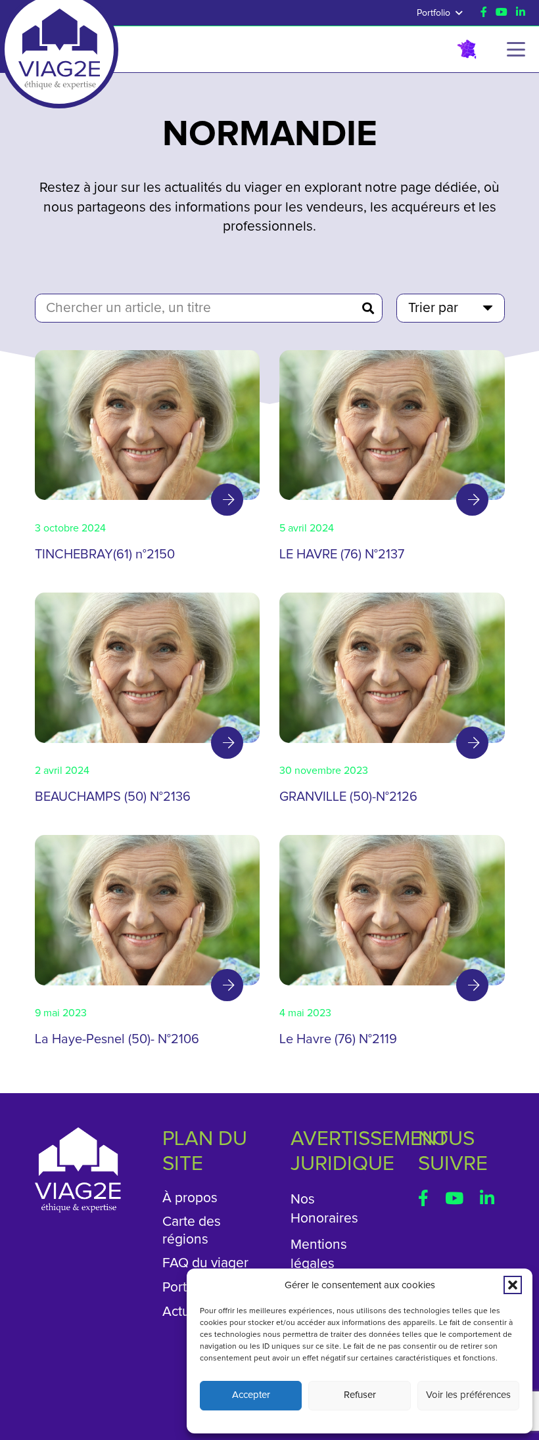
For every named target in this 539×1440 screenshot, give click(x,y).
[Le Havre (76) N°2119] (392, 946)
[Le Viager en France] (467, 49)
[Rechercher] (368, 308)
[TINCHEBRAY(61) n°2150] (147, 462)
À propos (190, 1198)
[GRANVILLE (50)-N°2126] (392, 704)
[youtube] (501, 12)
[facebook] (423, 1198)
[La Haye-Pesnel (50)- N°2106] (147, 946)
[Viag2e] (59, 31)
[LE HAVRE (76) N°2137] (392, 462)
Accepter (251, 1395)
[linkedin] (487, 1198)
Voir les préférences (468, 1395)
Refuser (360, 1395)
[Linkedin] (520, 12)
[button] (512, 1285)
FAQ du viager (205, 1263)
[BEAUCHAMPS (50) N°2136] (147, 704)
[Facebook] (483, 12)
